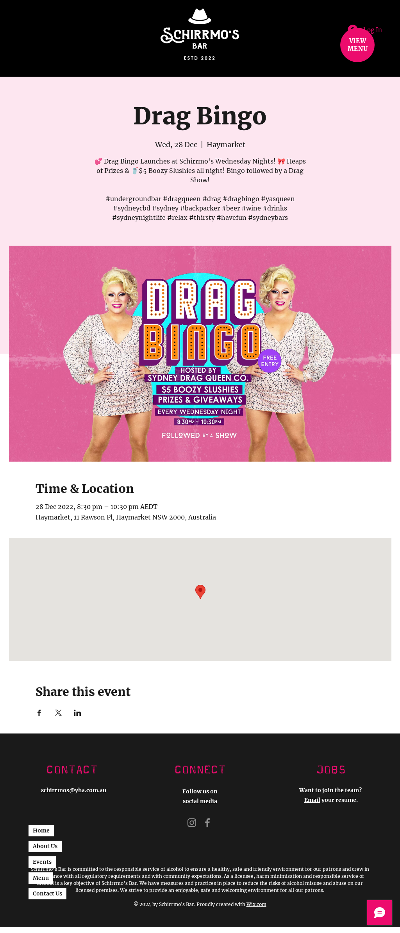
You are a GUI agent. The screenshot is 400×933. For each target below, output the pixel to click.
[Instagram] (192, 823)
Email (312, 800)
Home (41, 830)
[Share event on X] (58, 713)
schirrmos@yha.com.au (73, 790)
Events (42, 861)
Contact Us (47, 893)
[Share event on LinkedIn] (77, 713)
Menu (41, 877)
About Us (45, 846)
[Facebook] (207, 823)
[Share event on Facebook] (39, 713)
